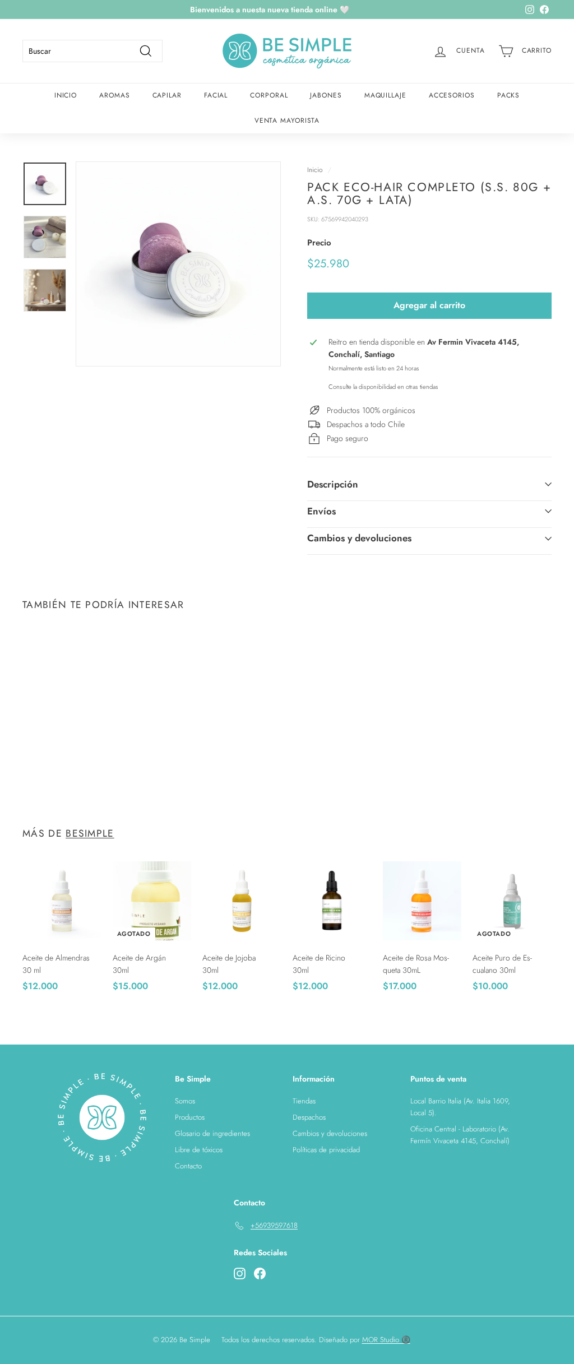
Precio (319, 242)
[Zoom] (178, 264)
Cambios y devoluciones (359, 538)
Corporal (269, 95)
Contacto (188, 1166)
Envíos (321, 511)
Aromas (114, 95)
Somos (185, 1101)
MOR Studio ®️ (386, 1339)
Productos (190, 1117)
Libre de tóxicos (199, 1149)
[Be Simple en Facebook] (260, 1273)
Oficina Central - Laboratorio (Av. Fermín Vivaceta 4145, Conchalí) (460, 1135)
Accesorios (452, 95)
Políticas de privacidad (326, 1149)
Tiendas (304, 1101)
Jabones (325, 95)
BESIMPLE (90, 833)
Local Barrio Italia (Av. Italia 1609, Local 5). (460, 1107)
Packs (508, 95)
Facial (216, 95)
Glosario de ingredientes (212, 1133)
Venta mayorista (287, 120)
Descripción (332, 484)
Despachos (309, 1117)
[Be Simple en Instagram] (240, 1273)
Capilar (167, 95)
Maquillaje (385, 95)
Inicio (65, 95)
